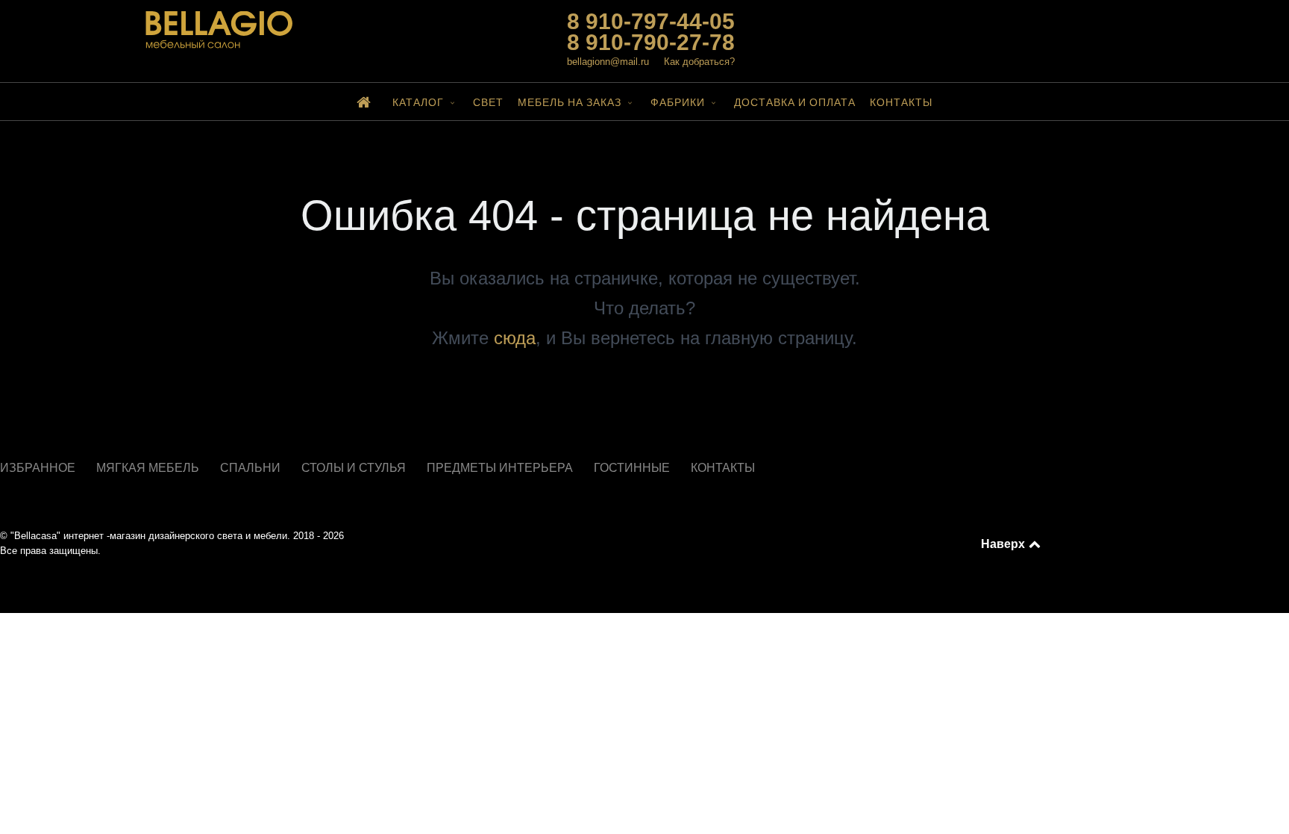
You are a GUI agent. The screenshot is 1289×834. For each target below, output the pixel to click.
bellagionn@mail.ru (608, 61)
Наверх (1004, 543)
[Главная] (367, 101)
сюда (515, 338)
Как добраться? (699, 61)
